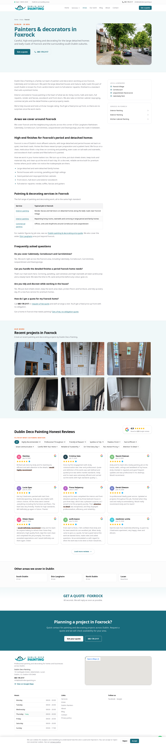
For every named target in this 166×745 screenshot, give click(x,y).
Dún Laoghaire (26, 236)
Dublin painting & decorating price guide (65, 233)
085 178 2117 (128, 2)
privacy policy (55, 742)
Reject (125, 741)
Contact (115, 8)
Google (119, 699)
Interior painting (22, 219)
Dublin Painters (67, 705)
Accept (134, 741)
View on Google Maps (25, 684)
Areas (85, 8)
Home (67, 8)
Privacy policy (66, 718)
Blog (101, 8)
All (17, 442)
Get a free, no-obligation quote (65, 311)
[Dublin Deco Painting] (29, 7)
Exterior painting (22, 211)
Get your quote (74, 639)
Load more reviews (81, 551)
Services (75, 8)
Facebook (111, 699)
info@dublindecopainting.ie (143, 2)
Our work (93, 8)
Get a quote (145, 8)
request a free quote (40, 304)
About (107, 8)
